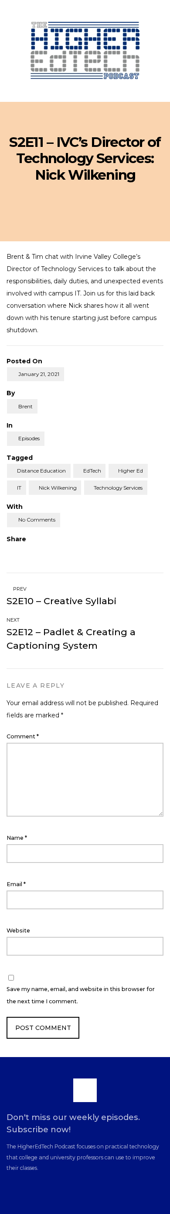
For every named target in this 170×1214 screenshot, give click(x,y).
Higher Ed (130, 470)
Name (17, 838)
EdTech (92, 470)
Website (18, 930)
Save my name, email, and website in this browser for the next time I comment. (81, 995)
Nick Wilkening (58, 487)
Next (14, 620)
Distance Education (41, 470)
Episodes (29, 438)
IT (19, 487)
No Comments (36, 519)
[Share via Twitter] (26, 552)
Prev (19, 589)
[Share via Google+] (42, 552)
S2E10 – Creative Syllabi (61, 600)
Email (16, 884)
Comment (23, 736)
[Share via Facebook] (10, 552)
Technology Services (118, 487)
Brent (25, 406)
